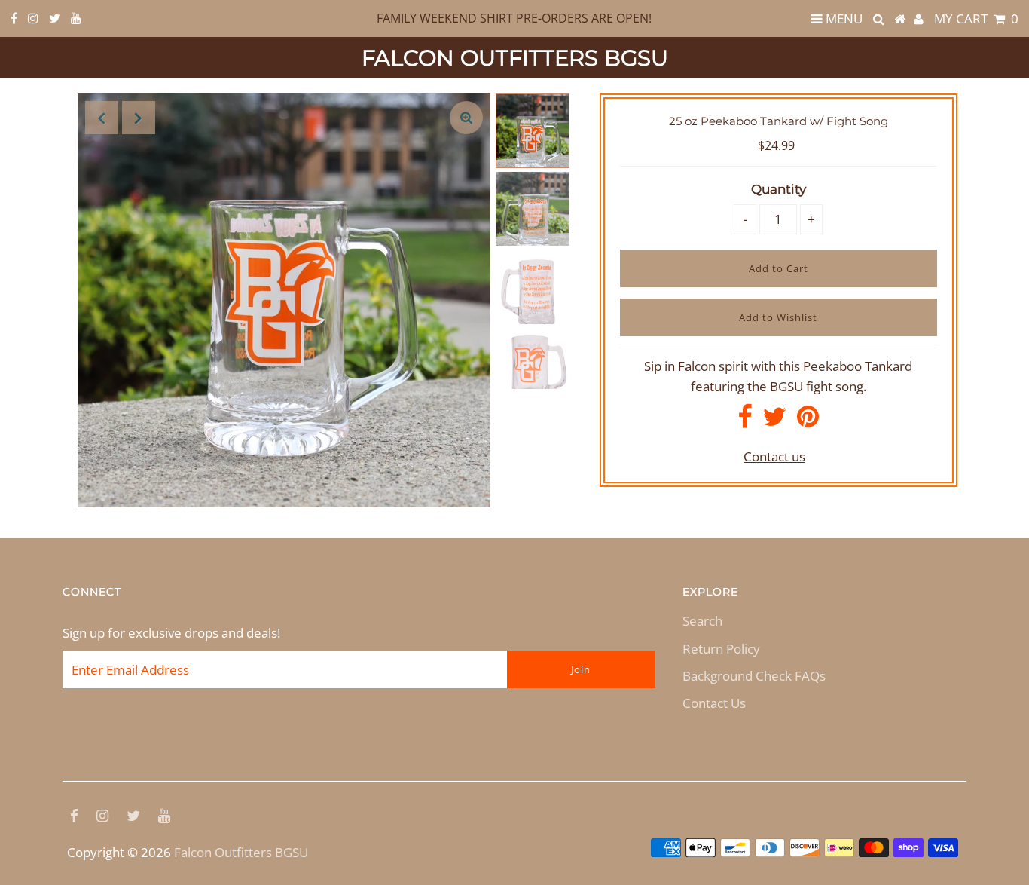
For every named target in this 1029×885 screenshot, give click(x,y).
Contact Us (714, 703)
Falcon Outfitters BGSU (515, 57)
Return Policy (721, 648)
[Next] (138, 117)
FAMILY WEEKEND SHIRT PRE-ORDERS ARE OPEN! (514, 18)
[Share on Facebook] (744, 421)
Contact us (774, 456)
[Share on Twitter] (774, 421)
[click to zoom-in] (466, 117)
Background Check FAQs (754, 675)
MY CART (976, 18)
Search (702, 620)
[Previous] (101, 117)
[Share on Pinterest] (808, 421)
